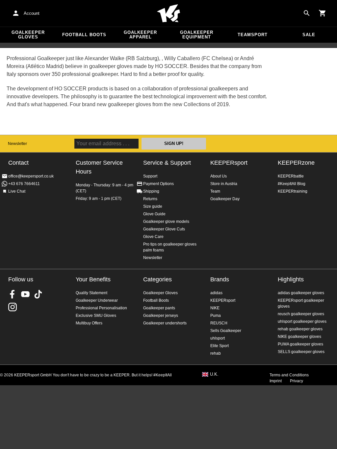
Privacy (296, 381)
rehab (215, 353)
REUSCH (218, 323)
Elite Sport (219, 345)
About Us (218, 176)
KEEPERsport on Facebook (12, 294)
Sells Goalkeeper (225, 330)
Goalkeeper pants (159, 308)
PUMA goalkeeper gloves (300, 344)
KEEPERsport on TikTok (38, 294)
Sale (308, 34)
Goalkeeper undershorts (165, 323)
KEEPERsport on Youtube (25, 294)
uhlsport (217, 338)
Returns (150, 199)
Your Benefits (93, 279)
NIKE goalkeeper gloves (299, 336)
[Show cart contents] (322, 13)
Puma (215, 315)
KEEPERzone (296, 162)
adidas (216, 293)
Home (168, 13)
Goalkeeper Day (225, 199)
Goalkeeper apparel (140, 34)
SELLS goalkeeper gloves (301, 351)
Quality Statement (91, 293)
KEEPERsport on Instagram (12, 307)
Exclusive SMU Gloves (96, 315)
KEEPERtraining (292, 191)
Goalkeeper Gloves (28, 34)
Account (31, 13)
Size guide (152, 206)
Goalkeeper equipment (196, 34)
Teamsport (253, 34)
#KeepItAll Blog (291, 183)
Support (150, 176)
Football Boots (84, 34)
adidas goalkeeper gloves (301, 293)
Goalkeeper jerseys (160, 315)
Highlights (291, 279)
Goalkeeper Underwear (97, 300)
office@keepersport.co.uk (31, 176)
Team (215, 191)
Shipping (151, 191)
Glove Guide (154, 214)
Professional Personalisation (101, 308)
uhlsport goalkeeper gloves (302, 321)
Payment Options (158, 183)
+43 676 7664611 (24, 183)
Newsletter (17, 143)
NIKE (215, 308)
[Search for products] (306, 13)
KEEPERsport (228, 162)
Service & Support (167, 162)
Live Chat (16, 191)
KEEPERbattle (291, 176)
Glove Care (153, 236)
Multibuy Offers (89, 323)
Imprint (276, 381)
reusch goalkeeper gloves (301, 314)
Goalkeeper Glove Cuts (164, 229)
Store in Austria (223, 183)
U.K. (214, 374)
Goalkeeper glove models (166, 221)
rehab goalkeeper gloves (300, 329)
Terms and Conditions (289, 375)
